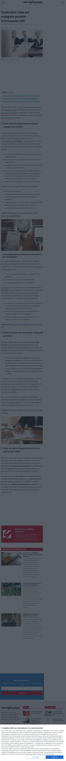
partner (13, 730)
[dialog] (33, 743)
